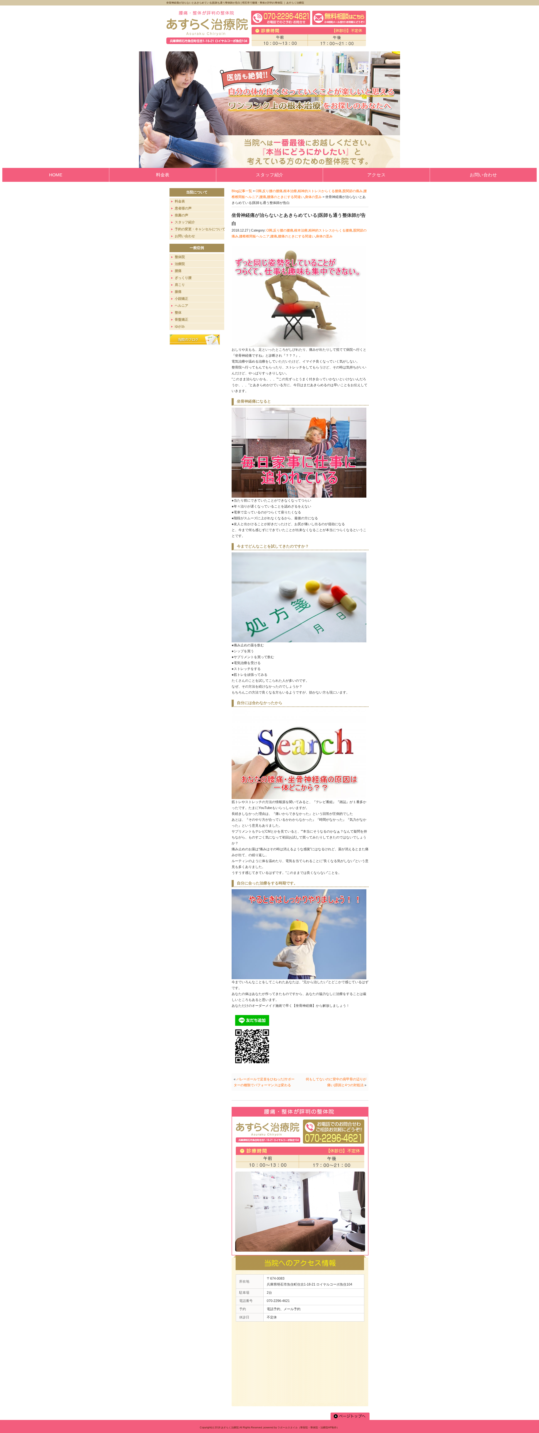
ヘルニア (181, 305)
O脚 (258, 191)
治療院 (180, 264)
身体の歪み (313, 197)
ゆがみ (180, 326)
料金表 (180, 201)
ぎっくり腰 (183, 278)
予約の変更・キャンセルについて (200, 229)
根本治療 (290, 191)
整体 (178, 312)
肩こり (180, 285)
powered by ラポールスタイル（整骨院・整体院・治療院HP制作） (301, 1427)
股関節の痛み (352, 191)
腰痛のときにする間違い (285, 197)
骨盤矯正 (181, 319)
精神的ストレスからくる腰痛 (320, 191)
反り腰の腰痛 (272, 191)
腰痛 (262, 197)
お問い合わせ (185, 236)
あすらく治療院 (230, 1427)
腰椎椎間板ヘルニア (254, 236)
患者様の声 (183, 208)
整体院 (180, 257)
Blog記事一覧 (242, 191)
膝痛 (178, 291)
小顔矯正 (181, 298)
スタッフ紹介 (185, 222)
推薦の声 (181, 215)
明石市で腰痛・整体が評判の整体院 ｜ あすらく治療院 (273, 2)
